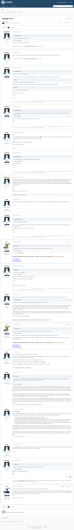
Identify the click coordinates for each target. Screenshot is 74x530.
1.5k (7, 362)
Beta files (32, 256)
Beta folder (22, 367)
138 (7, 187)
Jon (7, 21)
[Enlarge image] (41, 136)
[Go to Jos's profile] (6, 246)
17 (9, 497)
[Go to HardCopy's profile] (6, 464)
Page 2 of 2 (13, 27)
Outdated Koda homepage (24, 319)
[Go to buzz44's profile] (6, 413)
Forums (2, 9)
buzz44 (6, 409)
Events (13, 9)
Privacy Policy (34, 526)
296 (7, 470)
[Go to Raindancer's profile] (6, 36)
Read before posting (39, 256)
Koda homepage (15, 319)
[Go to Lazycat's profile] (6, 298)
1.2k (7, 306)
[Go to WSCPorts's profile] (6, 181)
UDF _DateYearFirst (21, 480)
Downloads (8, 9)
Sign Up (70, 2)
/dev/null (6, 67)
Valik (6, 372)
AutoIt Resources (13, 6)
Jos (6, 241)
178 (8, 253)
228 (7, 41)
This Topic (67, 6)
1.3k (7, 419)
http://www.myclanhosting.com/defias (19, 194)
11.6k (6, 497)
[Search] (72, 6)
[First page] (2, 27)
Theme (29, 526)
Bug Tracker (33, 319)
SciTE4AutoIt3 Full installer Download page (20, 256)
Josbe (6, 352)
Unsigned (67, 476)
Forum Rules (19, 9)
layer (6, 132)
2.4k (7, 142)
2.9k (6, 79)
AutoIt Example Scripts (16, 23)
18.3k (7, 382)
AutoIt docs (18, 367)
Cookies (44, 526)
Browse (3, 6)
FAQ (19, 6)
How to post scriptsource (48, 256)
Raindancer (7, 32)
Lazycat (7, 294)
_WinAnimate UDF (33, 46)
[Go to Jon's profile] (3, 22)
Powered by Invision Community (37, 528)
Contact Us (40, 526)
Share (61, 22)
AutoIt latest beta (28, 367)
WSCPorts (6, 177)
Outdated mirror (46, 319)
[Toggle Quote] (14, 35)
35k (5, 253)
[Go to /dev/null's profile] (6, 71)
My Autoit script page (38, 319)
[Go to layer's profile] (6, 136)
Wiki (7, 6)
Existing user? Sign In (62, 2)
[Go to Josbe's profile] (6, 356)
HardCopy (6, 460)
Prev (4, 27)
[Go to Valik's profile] (6, 376)
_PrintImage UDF (27, 46)
